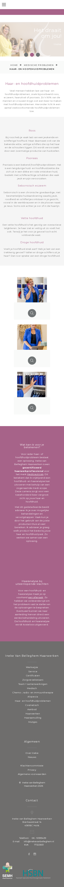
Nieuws (32, 757)
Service (32, 671)
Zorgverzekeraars (32, 679)
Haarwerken (33, 713)
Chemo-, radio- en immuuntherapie (32, 692)
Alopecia (33, 696)
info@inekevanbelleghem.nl (39, 841)
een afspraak (35, 597)
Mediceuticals (35, 474)
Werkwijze (32, 667)
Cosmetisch (32, 705)
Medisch (32, 688)
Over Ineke (32, 753)
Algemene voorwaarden (32, 774)
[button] (26, 55)
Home (14, 65)
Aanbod (32, 709)
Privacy (32, 770)
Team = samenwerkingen (32, 684)
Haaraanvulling (32, 717)
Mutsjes (32, 722)
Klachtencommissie (32, 765)
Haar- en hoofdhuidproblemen (33, 701)
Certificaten (33, 675)
